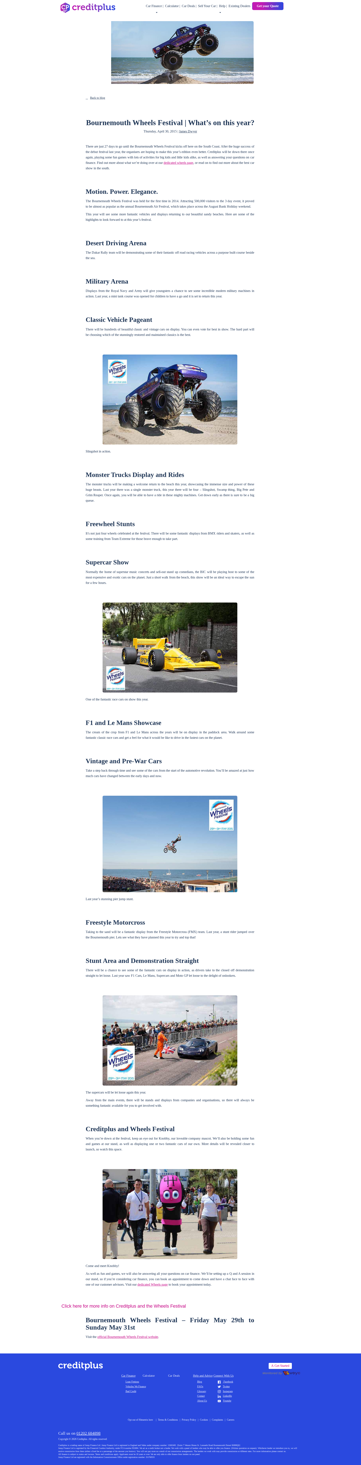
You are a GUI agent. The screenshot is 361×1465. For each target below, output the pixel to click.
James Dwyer (188, 131)
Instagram (228, 1391)
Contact (201, 1395)
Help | (223, 6)
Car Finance (128, 1375)
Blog (199, 1381)
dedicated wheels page (178, 162)
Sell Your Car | (208, 6)
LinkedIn (227, 1395)
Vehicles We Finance (136, 1386)
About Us (202, 1400)
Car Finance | (155, 6)
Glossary (201, 1391)
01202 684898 (88, 1433)
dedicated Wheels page (152, 1284)
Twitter (226, 1386)
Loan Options (132, 1381)
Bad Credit (131, 1391)
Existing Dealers (239, 6)
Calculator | (173, 6)
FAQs (200, 1386)
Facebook (228, 1381)
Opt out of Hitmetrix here (140, 1419)
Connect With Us (224, 1375)
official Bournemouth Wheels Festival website (127, 1337)
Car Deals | (189, 6)
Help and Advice (203, 1375)
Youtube (227, 1400)
